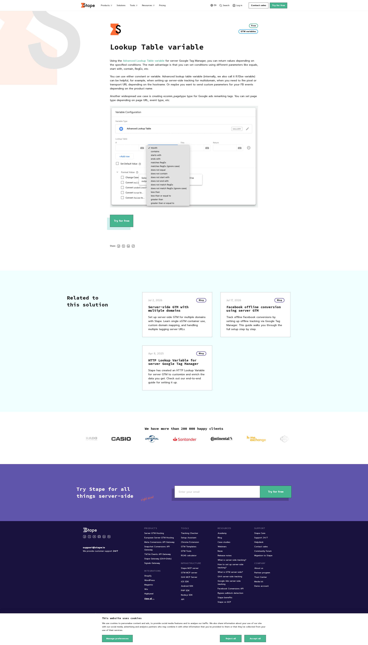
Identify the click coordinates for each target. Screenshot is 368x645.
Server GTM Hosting (154, 533)
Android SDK (187, 586)
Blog (220, 537)
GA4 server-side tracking (230, 576)
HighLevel (148, 593)
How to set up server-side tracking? (230, 566)
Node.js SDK (187, 594)
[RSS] (109, 536)
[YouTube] (94, 536)
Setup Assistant (188, 537)
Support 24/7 (261, 537)
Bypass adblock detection (230, 593)
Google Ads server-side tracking (229, 583)
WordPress (149, 580)
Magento (148, 584)
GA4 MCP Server (189, 577)
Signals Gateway (152, 563)
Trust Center (260, 577)
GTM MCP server (189, 572)
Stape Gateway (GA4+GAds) (157, 558)
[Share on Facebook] (118, 246)
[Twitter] (89, 536)
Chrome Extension (190, 542)
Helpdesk (258, 542)
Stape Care (259, 533)
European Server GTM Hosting (159, 537)
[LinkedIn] (104, 536)
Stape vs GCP (224, 602)
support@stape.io (94, 547)
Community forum (263, 551)
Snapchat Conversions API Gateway (157, 548)
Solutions (121, 5)
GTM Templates (188, 546)
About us (258, 568)
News (220, 551)
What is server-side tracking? (232, 560)
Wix (146, 589)
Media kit (258, 581)
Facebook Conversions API (231, 588)
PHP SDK (185, 590)
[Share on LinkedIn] (128, 246)
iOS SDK (185, 581)
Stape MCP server (190, 568)
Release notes (225, 555)
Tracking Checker (189, 533)
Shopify (148, 575)
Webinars (222, 546)
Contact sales (258, 5)
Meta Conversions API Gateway (159, 542)
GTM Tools (186, 551)
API (182, 599)
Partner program (262, 572)
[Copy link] (133, 246)
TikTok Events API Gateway (157, 554)
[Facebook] (84, 536)
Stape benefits (225, 597)
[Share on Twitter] (123, 246)
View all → (149, 598)
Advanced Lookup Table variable (143, 61)
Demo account (261, 586)
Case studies (224, 542)
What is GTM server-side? (230, 572)
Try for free (278, 5)
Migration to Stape (263, 555)
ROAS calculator (189, 555)
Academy (222, 533)
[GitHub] (99, 536)
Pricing (162, 5)
